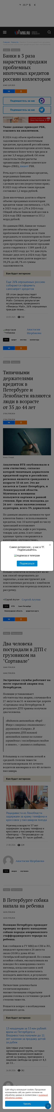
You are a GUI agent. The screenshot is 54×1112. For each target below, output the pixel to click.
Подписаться (27, 563)
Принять (27, 1103)
